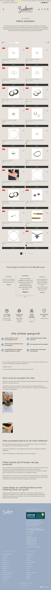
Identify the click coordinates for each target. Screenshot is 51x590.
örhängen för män (7, 366)
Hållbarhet (28, 574)
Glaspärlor (4, 568)
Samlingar (26, 18)
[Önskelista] (45, 9)
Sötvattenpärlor (6, 578)
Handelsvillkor (29, 564)
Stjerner (32, 321)
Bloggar (28, 576)
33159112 (32, 531)
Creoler (4, 580)
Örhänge (4, 570)
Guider (27, 568)
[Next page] (32, 253)
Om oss (28, 570)
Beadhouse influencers (31, 572)
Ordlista (28, 578)
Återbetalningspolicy (31, 562)
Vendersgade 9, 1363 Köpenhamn (10, 2)
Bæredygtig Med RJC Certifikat (19, 320)
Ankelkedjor (5, 556)
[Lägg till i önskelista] (23, 49)
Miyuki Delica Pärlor (7, 576)
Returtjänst (28, 560)
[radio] (2, 62)
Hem (22, 18)
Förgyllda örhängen (7, 553)
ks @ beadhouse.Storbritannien (37, 529)
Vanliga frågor (29, 566)
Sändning (28, 558)
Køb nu (13, 64)
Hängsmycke (5, 566)
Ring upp (4, 564)
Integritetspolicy (30, 553)
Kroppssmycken (6, 562)
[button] (3, 42)
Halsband (4, 560)
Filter (46, 42)
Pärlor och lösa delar (7, 572)
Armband (4, 558)
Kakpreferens (29, 556)
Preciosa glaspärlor (6, 574)
